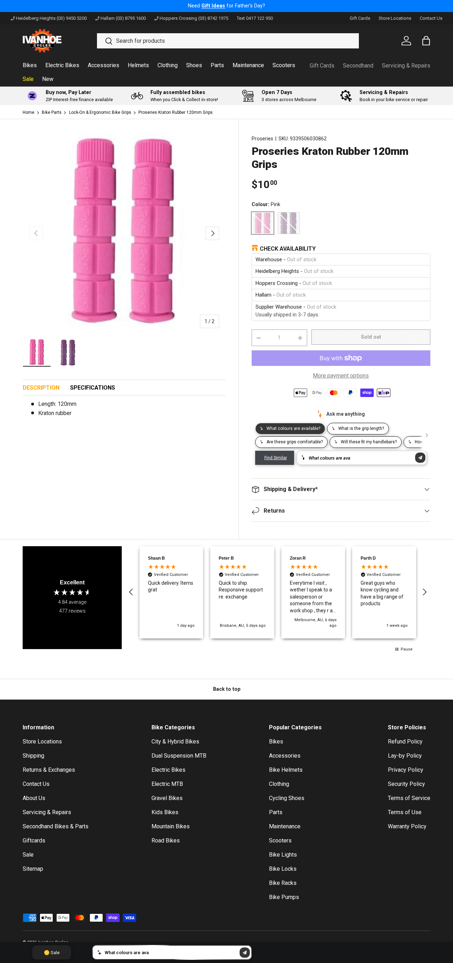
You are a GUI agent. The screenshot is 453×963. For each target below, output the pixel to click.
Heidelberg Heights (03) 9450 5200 (51, 18)
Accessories (103, 65)
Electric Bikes (62, 65)
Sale (28, 79)
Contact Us (431, 18)
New (47, 79)
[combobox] (228, 40)
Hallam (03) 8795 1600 (123, 18)
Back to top (226, 689)
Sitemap (33, 868)
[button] (131, 592)
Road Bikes (165, 840)
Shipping (33, 755)
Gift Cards (360, 18)
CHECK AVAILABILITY (288, 248)
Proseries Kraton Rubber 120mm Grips (175, 112)
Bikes (30, 65)
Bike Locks (283, 868)
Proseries (262, 138)
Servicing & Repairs (406, 65)
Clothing (167, 65)
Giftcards (34, 840)
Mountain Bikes (170, 826)
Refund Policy (405, 741)
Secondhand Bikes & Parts (55, 826)
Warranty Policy (407, 826)
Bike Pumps (284, 897)
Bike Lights (283, 854)
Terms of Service (409, 798)
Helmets (138, 65)
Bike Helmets (286, 769)
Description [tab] (41, 387)
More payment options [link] (341, 375)
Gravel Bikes (167, 798)
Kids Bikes (164, 812)
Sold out (371, 337)
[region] (278, 592)
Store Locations (395, 18)
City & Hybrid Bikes (175, 741)
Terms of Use (405, 812)
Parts (217, 65)
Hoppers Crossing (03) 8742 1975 (194, 18)
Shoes (194, 65)
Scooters (284, 65)
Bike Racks (283, 883)
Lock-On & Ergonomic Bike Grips (100, 112)
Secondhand (358, 65)
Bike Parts (52, 112)
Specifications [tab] (92, 387)
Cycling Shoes (286, 798)
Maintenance (248, 65)
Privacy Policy (405, 769)
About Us (34, 798)
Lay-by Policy (405, 755)
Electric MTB (167, 784)
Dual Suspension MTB (178, 755)
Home (28, 112)
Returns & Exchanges (49, 769)
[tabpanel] (124, 411)
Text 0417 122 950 (255, 18)
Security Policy (406, 784)
